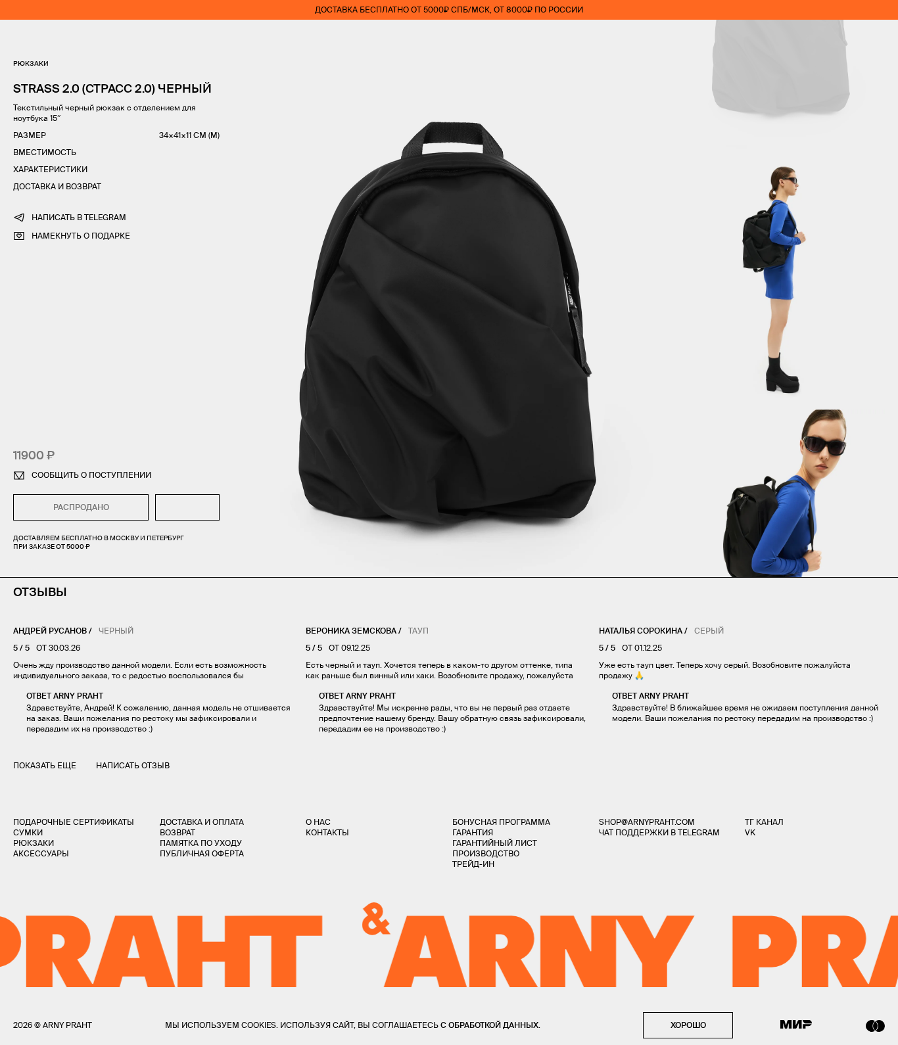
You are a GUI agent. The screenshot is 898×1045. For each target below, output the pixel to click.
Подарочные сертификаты (73, 822)
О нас (318, 822)
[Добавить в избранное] (187, 507)
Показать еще (44, 765)
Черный (116, 630)
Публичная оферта (202, 853)
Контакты (327, 832)
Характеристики (50, 169)
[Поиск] (56, 40)
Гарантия (472, 832)
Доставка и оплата (202, 822)
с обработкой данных (489, 1025)
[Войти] (841, 39)
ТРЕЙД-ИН (473, 864)
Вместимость (44, 152)
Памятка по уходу (201, 843)
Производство (485, 853)
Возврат (177, 832)
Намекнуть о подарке (81, 235)
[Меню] (19, 39)
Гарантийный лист (494, 843)
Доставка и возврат (57, 186)
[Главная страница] (449, 39)
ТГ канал (764, 822)
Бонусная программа (501, 822)
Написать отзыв (133, 765)
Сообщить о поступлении (91, 475)
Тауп (418, 630)
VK (750, 832)
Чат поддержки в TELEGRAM (659, 832)
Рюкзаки (31, 63)
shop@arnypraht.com (647, 822)
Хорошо (688, 1025)
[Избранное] (802, 40)
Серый (709, 630)
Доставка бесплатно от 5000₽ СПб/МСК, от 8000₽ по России (449, 9)
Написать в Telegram (79, 217)
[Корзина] (879, 39)
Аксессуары (41, 853)
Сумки (28, 832)
